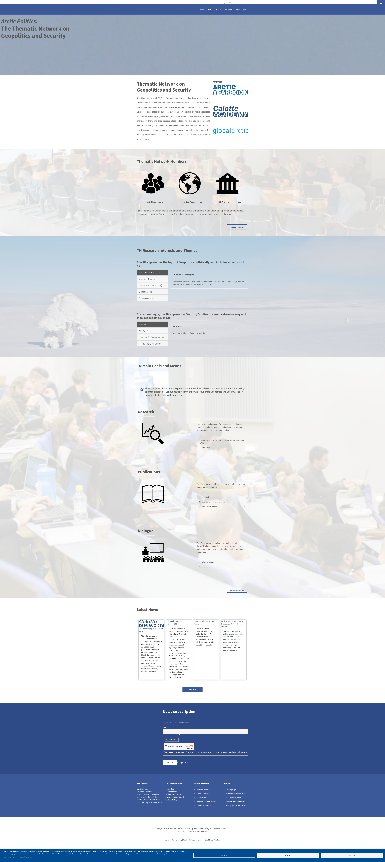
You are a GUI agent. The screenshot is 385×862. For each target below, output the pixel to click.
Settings (224, 855)
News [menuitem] (238, 9)
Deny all (288, 855)
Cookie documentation (26, 857)
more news (192, 689)
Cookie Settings (189, 840)
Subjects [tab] (144, 324)
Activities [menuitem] (229, 10)
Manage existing (183, 762)
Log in (139, 2)
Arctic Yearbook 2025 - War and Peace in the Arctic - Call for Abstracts (233, 624)
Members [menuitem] (219, 9)
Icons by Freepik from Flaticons (236, 806)
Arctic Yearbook (203, 497)
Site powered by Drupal (233, 798)
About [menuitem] (210, 9)
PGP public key (171, 800)
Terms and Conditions (204, 840)
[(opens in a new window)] (230, 90)
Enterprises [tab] (145, 291)
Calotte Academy (204, 567)
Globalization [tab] (146, 298)
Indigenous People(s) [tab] (150, 285)
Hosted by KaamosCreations (235, 794)
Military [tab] (143, 330)
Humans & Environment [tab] (151, 337)
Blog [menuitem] (245, 9)
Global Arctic (201, 798)
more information (237, 227)
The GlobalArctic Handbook (208, 506)
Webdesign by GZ (231, 790)
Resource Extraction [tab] (150, 343)
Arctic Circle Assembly (206, 562)
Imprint (167, 840)
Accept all (351, 855)
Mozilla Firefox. (200, 831)
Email (164, 727)
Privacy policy (7, 857)
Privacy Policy (177, 840)
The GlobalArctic (204, 447)
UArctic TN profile (203, 806)
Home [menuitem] (202, 9)
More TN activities (237, 590)
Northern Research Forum (206, 802)
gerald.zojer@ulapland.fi (174, 797)
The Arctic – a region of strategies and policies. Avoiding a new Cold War (221, 441)
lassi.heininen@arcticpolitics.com (149, 802)
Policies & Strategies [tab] (150, 272)
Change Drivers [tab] (147, 278)
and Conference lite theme (235, 802)
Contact (217, 840)
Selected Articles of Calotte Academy (211, 502)
